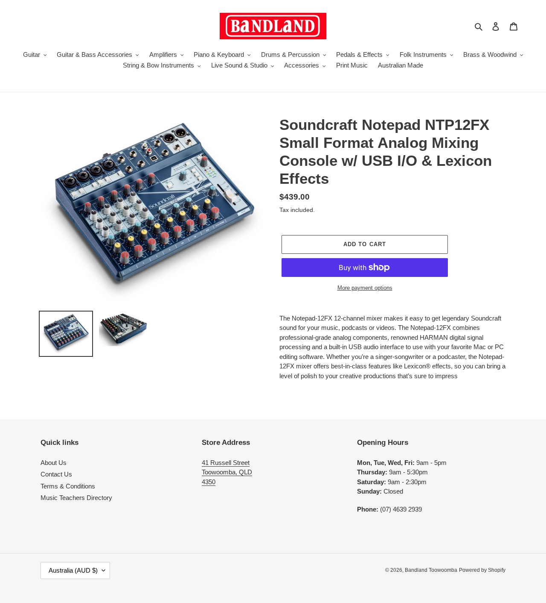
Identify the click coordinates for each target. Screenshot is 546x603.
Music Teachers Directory (76, 497)
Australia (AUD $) (73, 570)
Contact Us (56, 474)
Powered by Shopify (482, 570)
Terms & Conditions (68, 486)
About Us (54, 462)
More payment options (364, 288)
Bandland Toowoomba (431, 570)
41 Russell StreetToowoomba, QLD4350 (227, 472)
